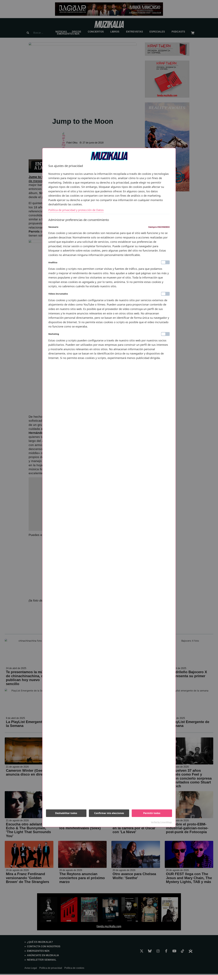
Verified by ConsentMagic (161, 822)
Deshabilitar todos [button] (66, 813)
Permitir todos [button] (151, 813)
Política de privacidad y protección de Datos (76, 210)
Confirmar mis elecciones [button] (109, 813)
